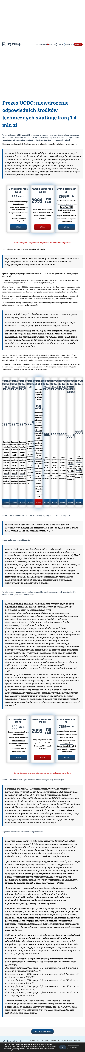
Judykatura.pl (11, 44)
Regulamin (77, 1041)
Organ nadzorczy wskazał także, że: (16, 540)
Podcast (52, 44)
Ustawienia (73, 1047)
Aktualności (43, 44)
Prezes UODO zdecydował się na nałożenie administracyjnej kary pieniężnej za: (33, 779)
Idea (37, 44)
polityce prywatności (33, 1048)
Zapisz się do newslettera (42, 1031)
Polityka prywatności (65, 1041)
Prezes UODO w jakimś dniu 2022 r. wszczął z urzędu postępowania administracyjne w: (36, 515)
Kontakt (61, 44)
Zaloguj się (31, 1041)
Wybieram (78, 44)
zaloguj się (68, 44)
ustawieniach (29, 1046)
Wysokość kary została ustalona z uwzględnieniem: (22, 832)
